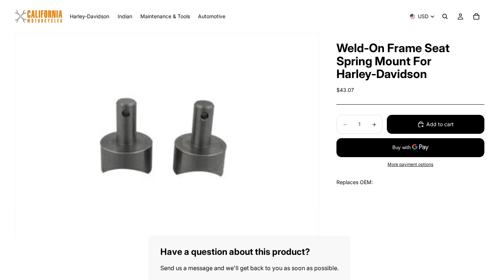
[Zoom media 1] (167, 134)
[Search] (445, 16)
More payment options (410, 164)
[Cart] (476, 16)
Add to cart (440, 124)
